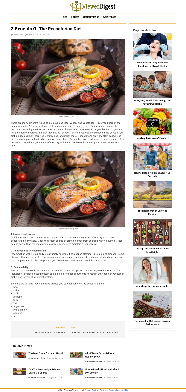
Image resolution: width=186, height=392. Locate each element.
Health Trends (91, 17)
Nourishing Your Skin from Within (152, 286)
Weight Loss (109, 17)
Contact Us (122, 390)
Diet (65, 17)
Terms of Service (108, 390)
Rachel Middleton (38, 358)
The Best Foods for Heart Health (45, 353)
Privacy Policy (91, 390)
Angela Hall (18, 34)
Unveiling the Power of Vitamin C (152, 138)
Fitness (75, 17)
